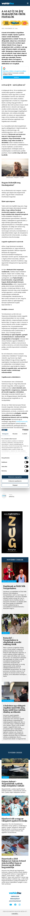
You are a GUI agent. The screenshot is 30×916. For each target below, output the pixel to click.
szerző (10, 494)
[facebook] (15, 905)
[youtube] (11, 905)
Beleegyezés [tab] (5, 433)
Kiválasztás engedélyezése (15, 481)
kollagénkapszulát (22, 421)
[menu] (27, 3)
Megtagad (15, 485)
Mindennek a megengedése (15, 476)
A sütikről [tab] (24, 433)
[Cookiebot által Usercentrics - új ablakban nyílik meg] (22, 430)
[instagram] (19, 905)
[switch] (26, 462)
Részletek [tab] (15, 433)
